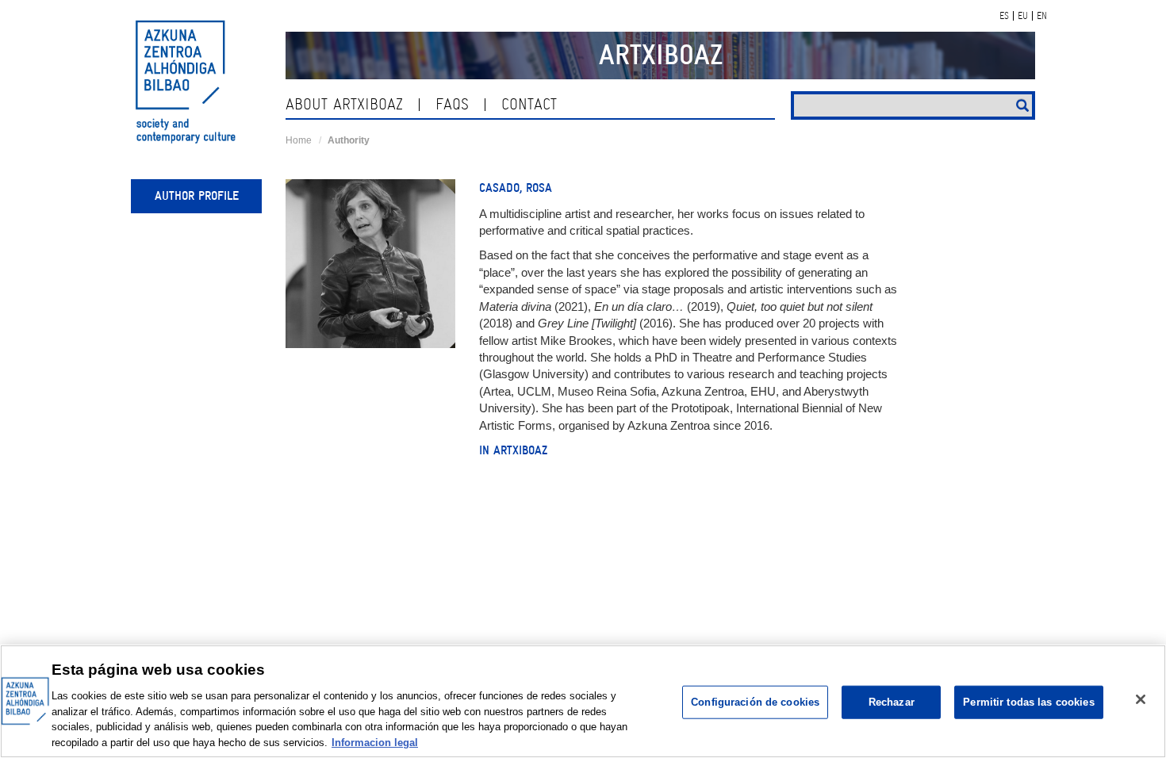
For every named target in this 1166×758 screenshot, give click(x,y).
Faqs (452, 104)
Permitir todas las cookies (1028, 702)
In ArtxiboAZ (513, 450)
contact (529, 104)
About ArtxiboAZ (344, 104)
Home (299, 140)
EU (1023, 15)
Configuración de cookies (755, 702)
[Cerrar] (1140, 699)
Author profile (197, 196)
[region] (583, 701)
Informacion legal (375, 742)
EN (1042, 15)
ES (1004, 15)
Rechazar (892, 702)
